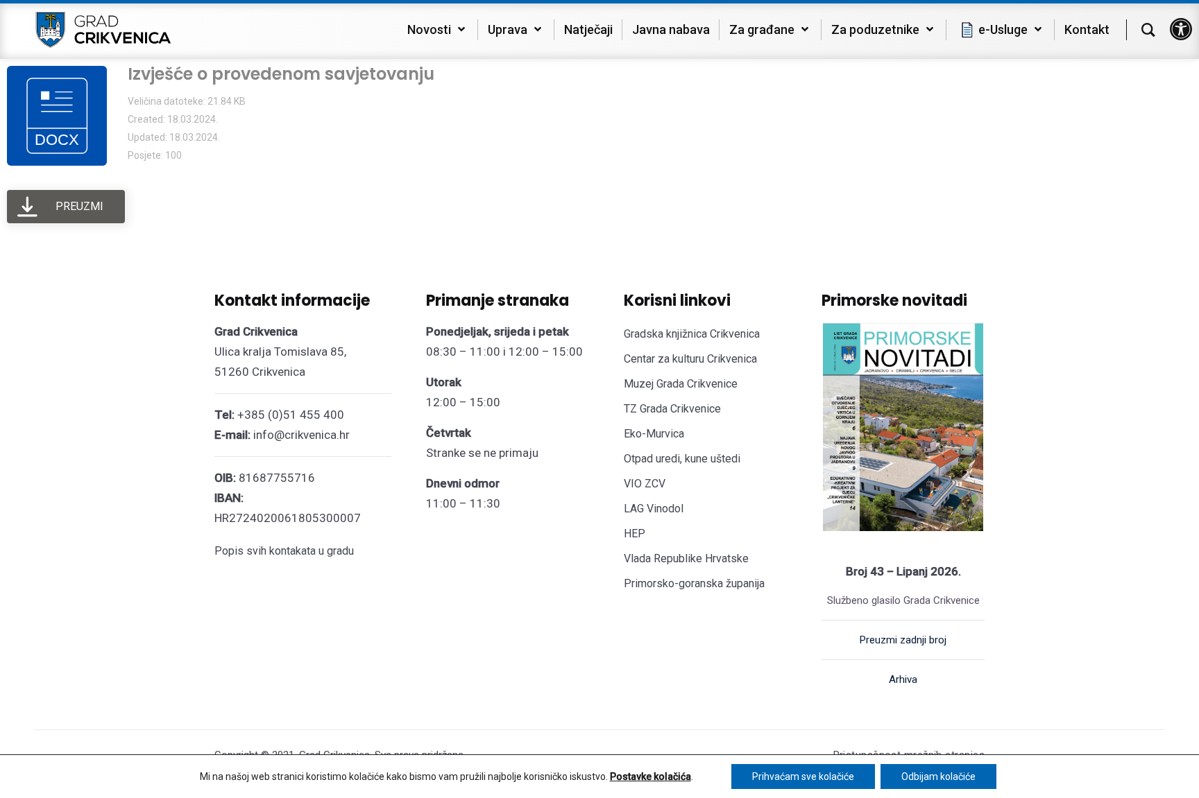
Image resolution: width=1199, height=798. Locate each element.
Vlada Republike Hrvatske (686, 558)
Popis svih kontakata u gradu (284, 550)
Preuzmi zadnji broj (903, 640)
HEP (634, 533)
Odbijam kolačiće (938, 776)
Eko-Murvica (654, 433)
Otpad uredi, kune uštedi (682, 458)
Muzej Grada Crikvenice (681, 383)
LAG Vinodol (653, 508)
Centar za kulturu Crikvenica (690, 358)
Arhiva (903, 679)
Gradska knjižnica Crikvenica (692, 333)
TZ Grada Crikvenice (672, 408)
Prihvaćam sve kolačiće (803, 776)
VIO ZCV (644, 483)
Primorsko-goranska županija (694, 583)
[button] (1181, 29)
